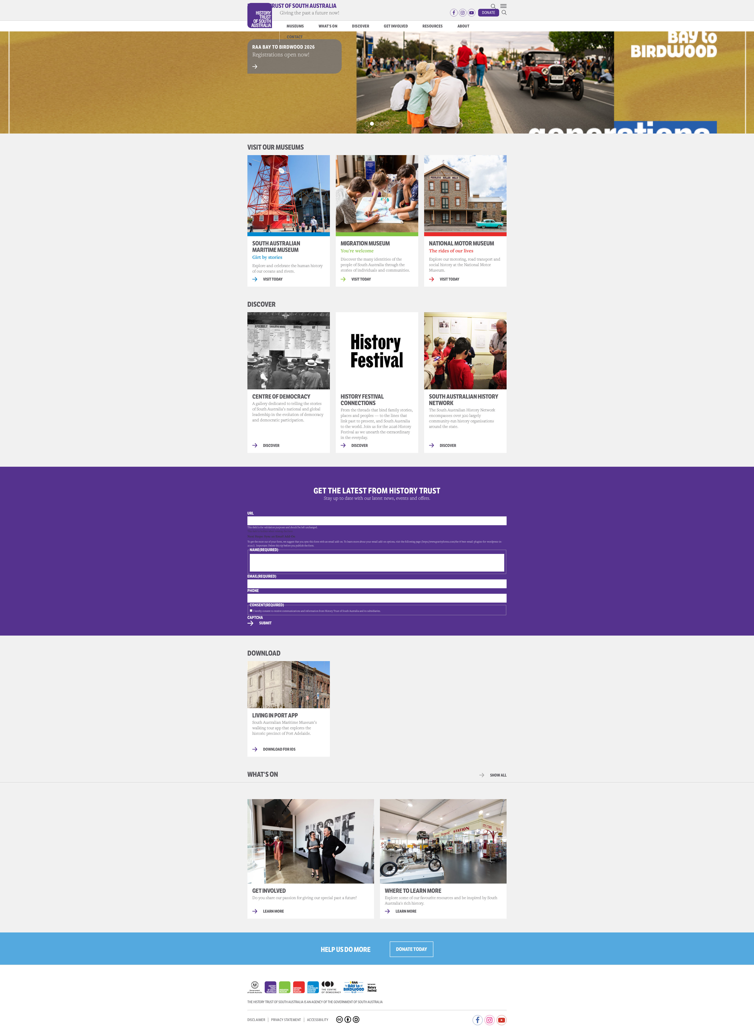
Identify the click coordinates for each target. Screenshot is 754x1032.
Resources (433, 26)
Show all (498, 775)
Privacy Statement (286, 1020)
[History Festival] (374, 986)
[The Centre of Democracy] (333, 986)
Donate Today (411, 949)
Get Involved (396, 26)
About (463, 26)
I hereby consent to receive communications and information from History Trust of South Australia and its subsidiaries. (317, 611)
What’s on (328, 26)
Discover (360, 26)
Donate (488, 12)
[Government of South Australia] (256, 988)
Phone (253, 590)
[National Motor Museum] (300, 988)
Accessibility (318, 1020)
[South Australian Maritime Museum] (314, 988)
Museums (295, 26)
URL (250, 513)
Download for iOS (279, 749)
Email (261, 576)
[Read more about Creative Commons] (340, 1016)
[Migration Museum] (286, 988)
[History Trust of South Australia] (272, 988)
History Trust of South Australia (292, 5)
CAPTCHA (255, 617)
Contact (295, 37)
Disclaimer (256, 1020)
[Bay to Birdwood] (355, 986)
